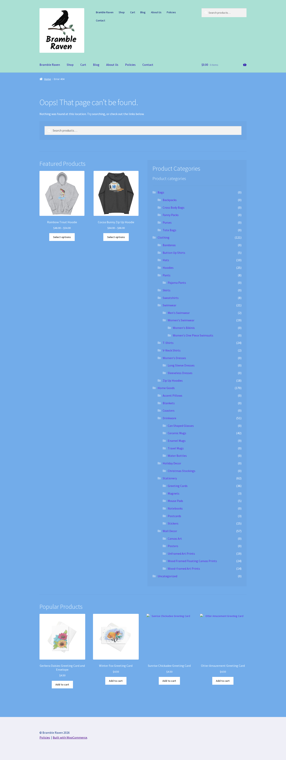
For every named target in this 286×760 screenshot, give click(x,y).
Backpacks (170, 200)
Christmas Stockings (181, 471)
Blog (143, 12)
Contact (100, 20)
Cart (132, 12)
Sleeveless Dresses (180, 373)
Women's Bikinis (184, 328)
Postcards (174, 516)
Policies (171, 12)
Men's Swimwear (179, 313)
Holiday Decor (172, 463)
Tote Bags (169, 230)
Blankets (169, 403)
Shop (122, 12)
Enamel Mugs (177, 441)
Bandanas (169, 245)
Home (47, 79)
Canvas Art (175, 538)
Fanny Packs (171, 215)
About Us (156, 12)
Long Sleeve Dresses (181, 365)
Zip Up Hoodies (173, 380)
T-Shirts (168, 343)
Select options (62, 237)
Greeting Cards (178, 486)
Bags (161, 192)
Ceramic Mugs (177, 433)
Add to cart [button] (62, 684)
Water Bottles (177, 456)
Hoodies (168, 268)
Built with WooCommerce (70, 737)
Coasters (169, 410)
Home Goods (166, 388)
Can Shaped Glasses (181, 426)
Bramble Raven (104, 12)
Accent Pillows (172, 395)
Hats (166, 260)
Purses (167, 222)
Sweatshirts (171, 298)
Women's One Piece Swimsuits (193, 335)
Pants (166, 275)
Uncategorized (167, 576)
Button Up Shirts (174, 253)
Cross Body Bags (173, 207)
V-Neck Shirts (172, 350)
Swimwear (169, 305)
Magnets (173, 493)
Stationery (170, 478)
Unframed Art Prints (181, 553)
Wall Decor (170, 531)
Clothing (163, 237)
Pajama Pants (177, 283)
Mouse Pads (175, 501)
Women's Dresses (174, 358)
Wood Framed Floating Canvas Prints (192, 561)
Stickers (173, 523)
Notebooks (175, 508)
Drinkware (169, 418)
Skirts (166, 290)
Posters (173, 546)
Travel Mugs (176, 448)
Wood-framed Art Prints (184, 568)
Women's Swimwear (181, 320)
